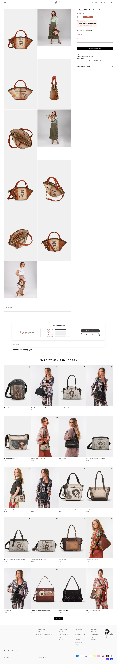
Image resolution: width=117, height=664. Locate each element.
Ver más (58, 618)
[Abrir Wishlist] (105, 2)
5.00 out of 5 (31, 332)
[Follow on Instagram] (9, 650)
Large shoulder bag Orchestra (65, 408)
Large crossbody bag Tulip (10, 509)
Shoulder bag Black (63, 610)
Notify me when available (95, 48)
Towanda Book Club (63, 634)
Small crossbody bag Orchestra (38, 560)
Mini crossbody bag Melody (10, 408)
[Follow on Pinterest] (13, 650)
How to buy (77, 639)
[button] (80, 13)
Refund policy (94, 639)
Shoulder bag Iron (62, 458)
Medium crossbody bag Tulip (10, 458)
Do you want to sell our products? (44, 634)
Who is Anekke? (39, 632)
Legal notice (94, 637)
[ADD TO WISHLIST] (29, 367)
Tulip (60, 637)
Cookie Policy (94, 634)
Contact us (77, 632)
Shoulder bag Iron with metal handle (40, 408)
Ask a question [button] (90, 335)
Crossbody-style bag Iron (92, 408)
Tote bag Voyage (62, 560)
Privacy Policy (94, 632)
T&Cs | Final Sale (78, 645)
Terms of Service (78, 642)
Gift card (61, 639)
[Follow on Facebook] (4, 650)
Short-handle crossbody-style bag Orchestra (14, 560)
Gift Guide (61, 632)
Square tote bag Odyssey (92, 560)
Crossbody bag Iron (8, 610)
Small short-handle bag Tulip (38, 458)
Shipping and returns (80, 634)
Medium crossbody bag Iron (37, 509)
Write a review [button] (90, 331)
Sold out (95, 44)
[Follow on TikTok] (17, 650)
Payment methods (79, 637)
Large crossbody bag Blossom (93, 610)
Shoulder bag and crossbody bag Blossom (41, 610)
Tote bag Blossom (90, 509)
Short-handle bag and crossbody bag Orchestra (69, 509)
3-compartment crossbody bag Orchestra (95, 458)
